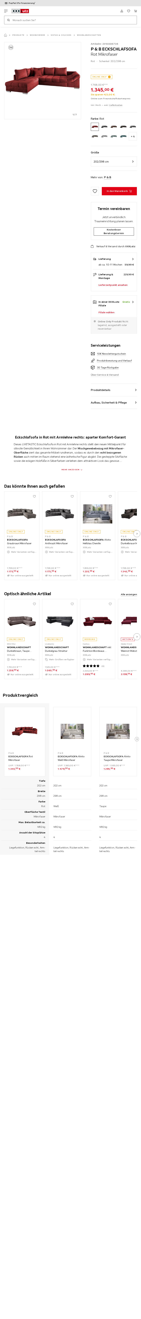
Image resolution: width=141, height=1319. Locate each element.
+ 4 (133, 136)
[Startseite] (5, 35)
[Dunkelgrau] (133, 127)
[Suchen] (8, 20)
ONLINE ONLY (99, 77)
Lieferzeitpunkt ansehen (113, 284)
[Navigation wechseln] (6, 11)
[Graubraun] (95, 136)
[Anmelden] (121, 11)
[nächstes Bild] (136, 533)
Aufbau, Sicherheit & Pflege (109, 402)
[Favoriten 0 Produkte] (128, 11)
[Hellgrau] (104, 136)
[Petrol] (123, 136)
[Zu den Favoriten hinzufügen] (95, 191)
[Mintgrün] (114, 136)
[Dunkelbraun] (123, 127)
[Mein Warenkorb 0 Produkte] (135, 11)
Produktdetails (100, 390)
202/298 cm (101, 161)
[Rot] (95, 127)
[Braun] (114, 127)
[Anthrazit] (104, 127)
